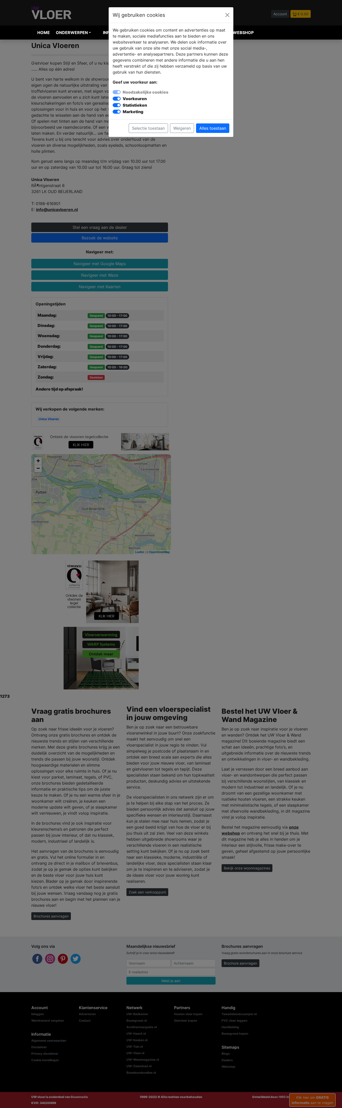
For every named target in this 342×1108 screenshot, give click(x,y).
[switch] (117, 99)
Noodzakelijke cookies (145, 92)
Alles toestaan (212, 128)
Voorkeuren (135, 98)
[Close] (227, 15)
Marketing (133, 111)
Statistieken (135, 105)
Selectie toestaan (148, 128)
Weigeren (182, 128)
